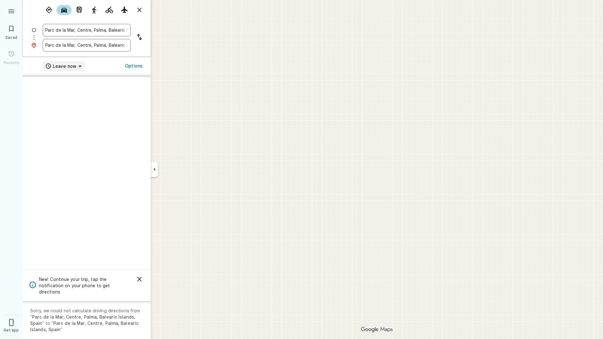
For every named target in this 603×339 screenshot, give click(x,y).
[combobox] (86, 30)
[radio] (49, 10)
